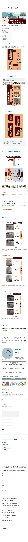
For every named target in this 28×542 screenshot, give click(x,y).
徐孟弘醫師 (12, 467)
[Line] (5, 389)
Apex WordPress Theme (10, 541)
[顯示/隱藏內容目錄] (10, 30)
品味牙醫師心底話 (4, 525)
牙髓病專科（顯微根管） (18, 352)
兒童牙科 (3, 2)
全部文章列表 (6, 392)
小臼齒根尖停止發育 (5, 38)
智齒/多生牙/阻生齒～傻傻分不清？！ (7, 510)
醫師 (16, 247)
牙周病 (11, 469)
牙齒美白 (21, 1)
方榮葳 (15, 247)
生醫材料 (10, 395)
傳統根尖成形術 (4, 34)
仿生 (10, 466)
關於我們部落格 (3, 1)
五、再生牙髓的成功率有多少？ (5, 36)
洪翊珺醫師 (6, 469)
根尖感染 (3, 395)
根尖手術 (7, 394)
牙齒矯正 (18, 1)
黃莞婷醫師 (21, 470)
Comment (3, 410)
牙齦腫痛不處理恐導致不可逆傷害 (5, 386)
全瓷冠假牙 (21, 466)
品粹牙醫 (8, 28)
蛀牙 (5, 470)
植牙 (3, 469)
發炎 (22, 469)
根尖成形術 (6, 395)
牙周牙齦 (7, 1)
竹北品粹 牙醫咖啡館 (14, 7)
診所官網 (7, 364)
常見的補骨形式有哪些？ (5, 517)
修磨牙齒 (11, 466)
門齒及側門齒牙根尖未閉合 (5, 39)
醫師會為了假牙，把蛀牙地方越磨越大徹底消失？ (9, 507)
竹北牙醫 (16, 394)
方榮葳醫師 (4, 28)
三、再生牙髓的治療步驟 (4, 33)
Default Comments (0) (4, 406)
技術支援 (19, 541)
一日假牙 (4, 466)
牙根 (18, 394)
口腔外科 (15, 1)
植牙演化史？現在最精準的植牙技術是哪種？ (20, 400)
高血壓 (18, 470)
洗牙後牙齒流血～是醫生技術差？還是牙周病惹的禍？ (10, 503)
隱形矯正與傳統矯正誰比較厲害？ (7, 508)
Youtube (17, 364)
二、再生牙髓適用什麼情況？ (5, 32)
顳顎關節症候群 (16, 470)
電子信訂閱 (5, 2)
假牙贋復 (23, 1)
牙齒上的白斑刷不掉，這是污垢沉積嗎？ (8, 500)
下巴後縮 (6, 466)
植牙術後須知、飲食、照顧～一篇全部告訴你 (8, 512)
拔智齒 (18, 467)
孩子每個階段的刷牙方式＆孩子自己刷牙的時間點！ (9, 502)
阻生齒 (11, 470)
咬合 (8, 467)
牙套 (13, 469)
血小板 (6, 470)
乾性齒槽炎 (8, 466)
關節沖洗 (10, 470)
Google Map (10, 364)
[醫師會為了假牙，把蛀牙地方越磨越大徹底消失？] (14, 384)
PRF (2, 466)
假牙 (13, 466)
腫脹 (3, 470)
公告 (2, 492)
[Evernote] (4, 389)
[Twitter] (2, 389)
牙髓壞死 (10, 394)
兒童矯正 (18, 466)
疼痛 (20, 469)
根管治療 (24, 467)
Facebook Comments (9, 406)
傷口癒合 (15, 466)
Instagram (20, 364)
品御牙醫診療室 (4, 528)
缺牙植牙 (12, 1)
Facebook (14, 364)
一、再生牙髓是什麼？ (4, 31)
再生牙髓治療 (4, 35)
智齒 (22, 467)
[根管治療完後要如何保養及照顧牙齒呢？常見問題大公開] (22, 384)
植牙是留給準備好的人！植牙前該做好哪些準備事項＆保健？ (11, 498)
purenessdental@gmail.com (21, 368)
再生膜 (23, 466)
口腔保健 (3, 475)
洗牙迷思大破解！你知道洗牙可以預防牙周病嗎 (9, 515)
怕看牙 (16, 467)
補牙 (8, 470)
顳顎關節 (13, 470)
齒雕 (24, 470)
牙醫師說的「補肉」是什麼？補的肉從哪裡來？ (9, 519)
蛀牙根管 (10, 1)
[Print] (6, 389)
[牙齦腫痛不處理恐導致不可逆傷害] (5, 384)
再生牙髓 (21, 394)
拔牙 (20, 467)
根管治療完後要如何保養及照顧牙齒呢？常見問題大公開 (22, 386)
